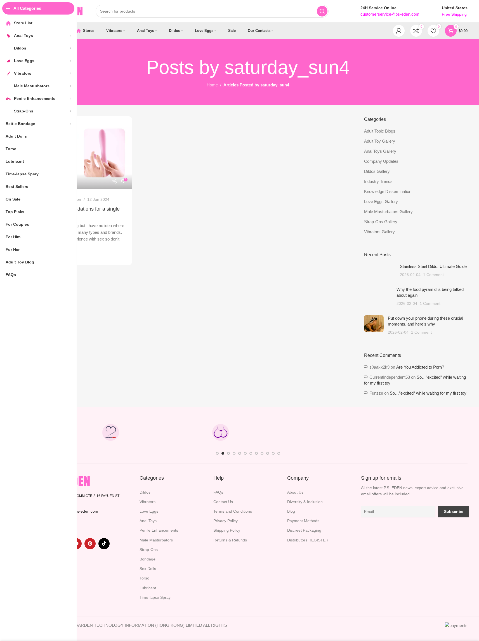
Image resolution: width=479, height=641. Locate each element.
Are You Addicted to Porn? (420, 367)
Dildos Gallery (377, 171)
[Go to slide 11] (273, 453)
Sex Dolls (148, 568)
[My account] (398, 30)
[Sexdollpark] (110, 432)
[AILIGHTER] (439, 432)
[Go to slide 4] (234, 453)
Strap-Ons (149, 549)
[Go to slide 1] (217, 453)
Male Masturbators (156, 540)
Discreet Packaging (304, 530)
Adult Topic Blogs (379, 131)
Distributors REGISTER (307, 540)
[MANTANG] (330, 432)
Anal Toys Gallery (380, 151)
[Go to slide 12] (278, 453)
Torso (144, 578)
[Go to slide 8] (256, 453)
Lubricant (148, 588)
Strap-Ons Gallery (380, 221)
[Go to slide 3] (228, 453)
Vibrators (147, 501)
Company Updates (381, 161)
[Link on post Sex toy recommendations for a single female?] (80, 152)
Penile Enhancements (159, 530)
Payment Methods (303, 521)
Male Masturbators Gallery (388, 211)
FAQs (218, 492)
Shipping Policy (226, 530)
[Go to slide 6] (245, 453)
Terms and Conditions (232, 511)
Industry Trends (378, 181)
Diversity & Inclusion (305, 501)
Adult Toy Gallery (379, 141)
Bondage (147, 559)
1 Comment (433, 275)
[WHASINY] (275, 432)
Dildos (145, 492)
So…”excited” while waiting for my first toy (428, 393)
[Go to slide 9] (262, 453)
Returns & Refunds (230, 540)
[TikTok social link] (104, 543)
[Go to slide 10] (267, 453)
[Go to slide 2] (222, 453)
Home (212, 85)
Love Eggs (149, 511)
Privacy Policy (225, 521)
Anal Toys (148, 521)
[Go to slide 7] (250, 453)
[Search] (322, 11)
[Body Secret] (220, 432)
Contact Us (223, 501)
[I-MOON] (385, 432)
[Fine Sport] (165, 432)
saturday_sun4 (287, 67)
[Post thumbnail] (380, 270)
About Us (295, 492)
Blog (291, 511)
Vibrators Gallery (379, 231)
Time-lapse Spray (155, 597)
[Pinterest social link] (90, 543)
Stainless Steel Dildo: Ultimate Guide (433, 266)
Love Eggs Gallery (381, 201)
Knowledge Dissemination (387, 191)
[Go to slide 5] (239, 453)
